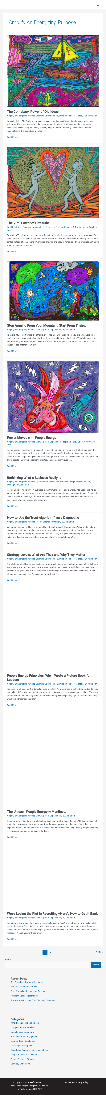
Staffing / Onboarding (20, 1064)
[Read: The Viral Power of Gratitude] (53, 182)
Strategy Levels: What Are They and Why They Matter (46, 555)
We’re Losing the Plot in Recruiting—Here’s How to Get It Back (52, 914)
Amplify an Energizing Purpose (21, 116)
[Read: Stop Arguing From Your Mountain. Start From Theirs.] (53, 290)
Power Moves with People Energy (31, 438)
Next (99, 952)
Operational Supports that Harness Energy (55, 481)
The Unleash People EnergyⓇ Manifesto (37, 812)
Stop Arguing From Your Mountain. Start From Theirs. (46, 325)
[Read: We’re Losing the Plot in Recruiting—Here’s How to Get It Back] (53, 877)
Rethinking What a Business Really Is (34, 478)
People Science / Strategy (71, 116)
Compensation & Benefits (22, 1027)
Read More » (12, 137)
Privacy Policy (81, 1082)
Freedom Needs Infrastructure (24, 996)
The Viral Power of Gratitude (28, 223)
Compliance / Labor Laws (22, 1032)
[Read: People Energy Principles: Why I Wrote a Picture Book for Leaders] (53, 630)
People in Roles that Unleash (24, 1054)
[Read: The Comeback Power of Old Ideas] (53, 71)
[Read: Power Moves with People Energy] (53, 396)
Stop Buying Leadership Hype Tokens (28, 991)
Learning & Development (47, 116)
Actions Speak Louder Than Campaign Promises (33, 1000)
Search (8, 959)
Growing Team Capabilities (48, 329)
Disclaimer (69, 1082)
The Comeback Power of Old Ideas (33, 112)
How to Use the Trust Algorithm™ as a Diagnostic (43, 518)
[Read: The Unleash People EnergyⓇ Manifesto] (53, 760)
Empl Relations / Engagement (20, 227)
